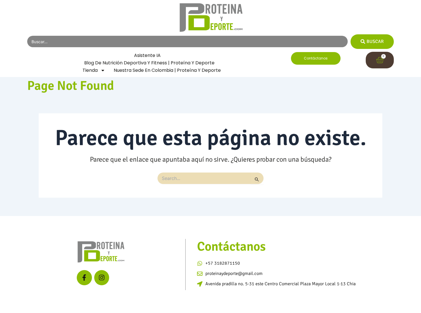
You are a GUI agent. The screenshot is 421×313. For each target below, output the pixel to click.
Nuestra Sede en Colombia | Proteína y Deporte (167, 70)
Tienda (90, 70)
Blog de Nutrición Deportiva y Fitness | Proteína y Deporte (149, 63)
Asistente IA (147, 55)
